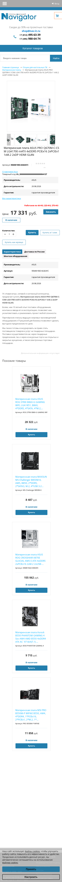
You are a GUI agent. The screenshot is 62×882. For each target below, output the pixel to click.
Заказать (51, 211)
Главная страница (10, 67)
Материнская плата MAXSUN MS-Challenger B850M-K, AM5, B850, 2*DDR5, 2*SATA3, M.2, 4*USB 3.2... (31, 481)
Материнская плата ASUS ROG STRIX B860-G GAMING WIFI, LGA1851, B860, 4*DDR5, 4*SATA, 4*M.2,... (30, 403)
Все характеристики (11, 198)
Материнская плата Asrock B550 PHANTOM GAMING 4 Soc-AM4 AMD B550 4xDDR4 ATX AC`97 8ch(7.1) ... (30, 637)
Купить (32, 232)
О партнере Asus (10, 171)
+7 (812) (29, 35)
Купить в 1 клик (50, 232)
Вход (57, 3)
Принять (31, 869)
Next (53, 139)
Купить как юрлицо (14, 242)
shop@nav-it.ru (31, 31)
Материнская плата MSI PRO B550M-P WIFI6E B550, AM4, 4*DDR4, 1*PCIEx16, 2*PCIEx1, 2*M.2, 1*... (30, 715)
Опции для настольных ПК (35, 67)
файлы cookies (32, 851)
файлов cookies (10, 862)
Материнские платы (11, 70)
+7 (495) (29, 38)
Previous (9, 139)
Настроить (31, 877)
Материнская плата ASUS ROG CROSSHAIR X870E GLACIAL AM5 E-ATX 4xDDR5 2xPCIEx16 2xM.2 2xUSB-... (30, 559)
